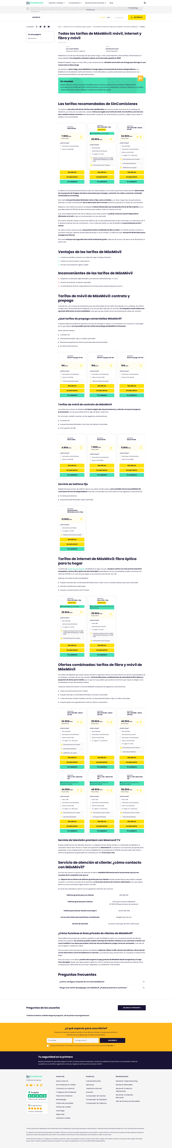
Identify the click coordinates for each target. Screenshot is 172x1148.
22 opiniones (119, 17)
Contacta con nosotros (65, 1088)
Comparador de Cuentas (96, 1096)
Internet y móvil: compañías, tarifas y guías (77, 27)
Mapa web (60, 1114)
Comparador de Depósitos (96, 1099)
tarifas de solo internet (76, 569)
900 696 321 (138, 17)
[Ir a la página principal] (34, 2)
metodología (90, 10)
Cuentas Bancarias (93, 1081)
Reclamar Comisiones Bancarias (124, 1096)
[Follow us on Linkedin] (41, 1085)
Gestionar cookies (63, 1118)
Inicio (60, 27)
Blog (111, 3)
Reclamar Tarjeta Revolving (126, 1081)
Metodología (61, 1099)
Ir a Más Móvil (72, 177)
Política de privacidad (64, 1103)
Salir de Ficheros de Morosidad (128, 1101)
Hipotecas (90, 1085)
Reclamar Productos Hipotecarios (124, 1089)
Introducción (32, 38)
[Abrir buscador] (145, 3)
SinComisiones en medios (66, 1085)
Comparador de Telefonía (96, 1103)
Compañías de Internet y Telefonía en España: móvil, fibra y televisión (115, 27)
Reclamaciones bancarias (94, 3)
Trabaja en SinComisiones (66, 1092)
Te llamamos (72, 182)
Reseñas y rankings (56, 3)
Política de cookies (63, 1107)
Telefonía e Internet (94, 1088)
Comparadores (74, 3)
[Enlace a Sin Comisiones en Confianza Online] (128, 1110)
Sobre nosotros (62, 1081)
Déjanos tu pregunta (132, 1008)
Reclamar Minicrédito (124, 1085)
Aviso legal (60, 1111)
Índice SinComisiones (64, 1096)
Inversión (89, 1092)
